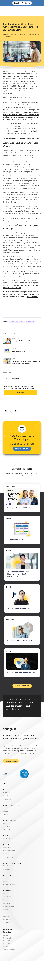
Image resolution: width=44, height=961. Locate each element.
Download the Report (22, 3)
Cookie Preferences (9, 949)
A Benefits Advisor (8, 796)
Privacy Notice (7, 938)
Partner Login (7, 932)
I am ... (6, 790)
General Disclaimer (9, 944)
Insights (5, 811)
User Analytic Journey (9, 854)
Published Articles (8, 906)
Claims (5, 823)
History (5, 881)
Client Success (7, 866)
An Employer (7, 792)
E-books (5, 900)
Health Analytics (10, 820)
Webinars (6, 916)
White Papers (7, 919)
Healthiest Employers (9, 884)
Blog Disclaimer (8, 947)
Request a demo (11, 761)
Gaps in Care (7, 830)
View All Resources (22, 686)
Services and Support (12, 863)
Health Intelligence (11, 805)
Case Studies (7, 896)
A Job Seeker (7, 799)
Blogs (12, 321)
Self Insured (30, 321)
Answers (5, 808)
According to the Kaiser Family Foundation (18, 76)
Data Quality (6, 838)
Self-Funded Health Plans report (17, 192)
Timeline (5, 814)
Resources (7, 890)
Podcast (5, 909)
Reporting (7, 844)
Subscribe (20, 392)
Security (5, 935)
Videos (5, 913)
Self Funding (20, 321)
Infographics (6, 903)
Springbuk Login (8, 929)
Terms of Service (8, 941)
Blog (4, 893)
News (5, 878)
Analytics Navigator (9, 857)
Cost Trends (6, 826)
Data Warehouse (10, 836)
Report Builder (7, 847)
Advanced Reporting (9, 850)
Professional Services (9, 869)
